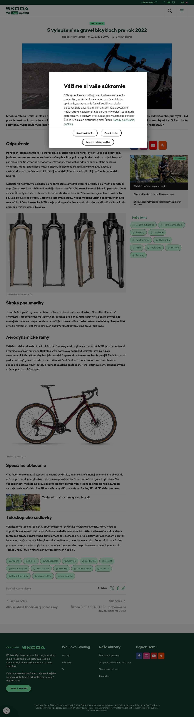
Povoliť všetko (111, 133)
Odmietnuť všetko (85, 133)
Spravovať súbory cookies (98, 142)
